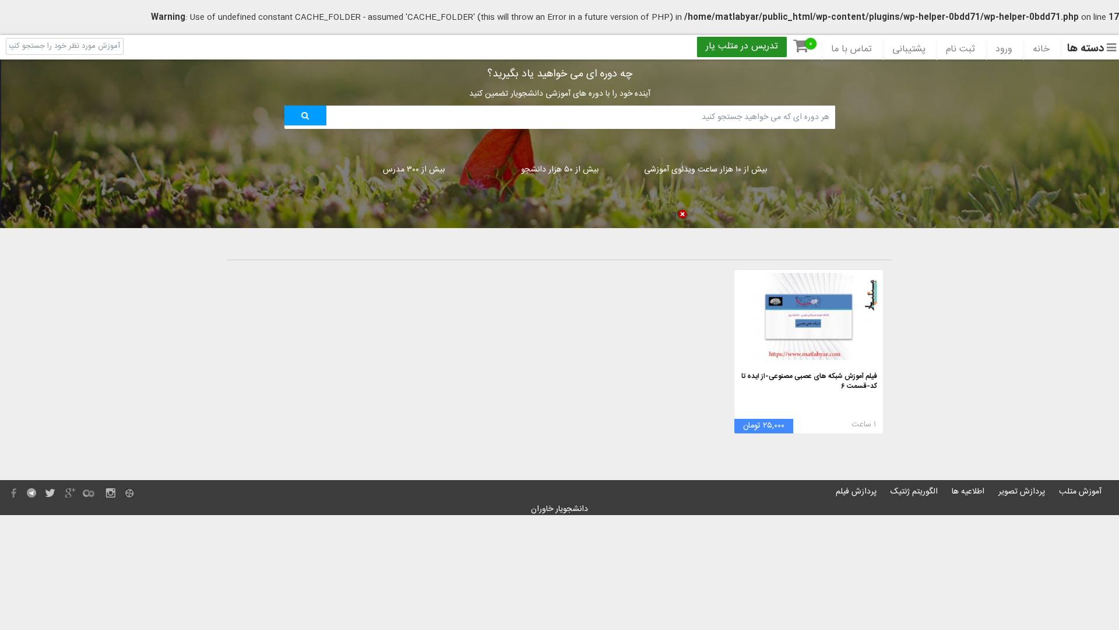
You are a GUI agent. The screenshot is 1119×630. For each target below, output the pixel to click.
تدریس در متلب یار (742, 46)
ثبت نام (960, 49)
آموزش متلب (1080, 492)
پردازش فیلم (856, 492)
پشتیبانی (909, 49)
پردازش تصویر (1021, 492)
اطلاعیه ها (968, 492)
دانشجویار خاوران (559, 509)
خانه (1041, 49)
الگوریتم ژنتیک (914, 492)
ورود (1003, 49)
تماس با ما (851, 49)
